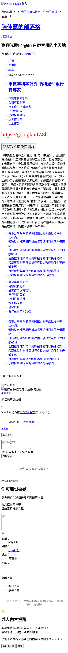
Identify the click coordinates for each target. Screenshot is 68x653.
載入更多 (7, 435)
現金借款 (14, 123)
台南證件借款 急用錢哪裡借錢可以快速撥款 (35, 258)
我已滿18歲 (8, 646)
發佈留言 (7, 456)
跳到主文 (7, 36)
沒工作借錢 (15, 119)
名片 (11, 69)
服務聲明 (38, 604)
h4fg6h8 (6, 392)
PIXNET (16, 601)
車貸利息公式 (16, 111)
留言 (32, 412)
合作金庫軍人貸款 (19, 311)
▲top (4, 428)
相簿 (11, 60)
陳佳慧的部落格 (20, 27)
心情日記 (30, 53)
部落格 (12, 65)
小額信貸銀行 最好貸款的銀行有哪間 (31, 275)
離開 (20, 646)
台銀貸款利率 (16, 102)
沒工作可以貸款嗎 (19, 106)
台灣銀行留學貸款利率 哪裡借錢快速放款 (33, 270)
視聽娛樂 (28, 422)
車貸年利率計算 (18, 98)
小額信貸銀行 (16, 115)
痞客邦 (24, 412)
